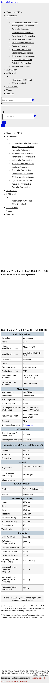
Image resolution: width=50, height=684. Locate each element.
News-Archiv (12, 87)
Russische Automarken (21, 29)
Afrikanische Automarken (22, 32)
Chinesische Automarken (22, 53)
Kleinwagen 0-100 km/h (22, 80)
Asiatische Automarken (21, 63)
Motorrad (10, 93)
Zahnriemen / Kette (14, 12)
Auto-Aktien (11, 70)
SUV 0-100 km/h (19, 83)
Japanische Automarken (22, 59)
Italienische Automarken (22, 39)
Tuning (9, 90)
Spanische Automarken (21, 49)
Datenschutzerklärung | (21, 678)
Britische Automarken (21, 66)
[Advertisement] (25, 243)
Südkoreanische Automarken (24, 56)
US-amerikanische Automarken (25, 22)
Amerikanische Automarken (23, 36)
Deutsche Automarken (21, 46)
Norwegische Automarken (23, 26)
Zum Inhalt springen (9, 2)
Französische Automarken (23, 43)
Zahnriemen (28, 425)
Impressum (5, 678)
